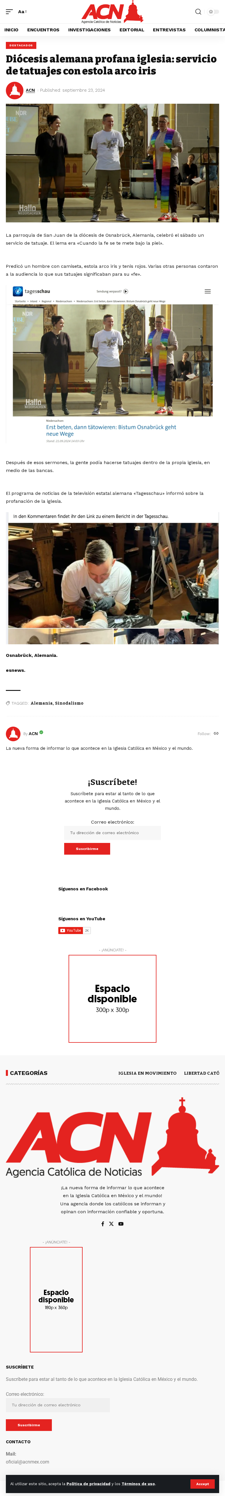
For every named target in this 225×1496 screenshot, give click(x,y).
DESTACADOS (21, 45)
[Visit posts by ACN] (13, 734)
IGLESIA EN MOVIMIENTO (147, 1073)
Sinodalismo (69, 703)
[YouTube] (121, 1224)
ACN (30, 90)
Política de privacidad (88, 1484)
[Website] (216, 734)
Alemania (41, 703)
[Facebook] (102, 1224)
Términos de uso (138, 1484)
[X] (111, 1224)
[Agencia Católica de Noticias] (112, 11)
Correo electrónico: (112, 822)
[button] (202, 1484)
